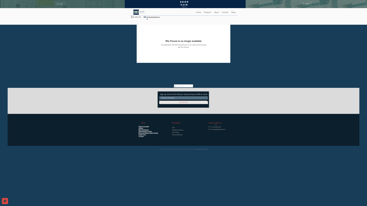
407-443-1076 (136, 17)
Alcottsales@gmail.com (218, 129)
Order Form (142, 134)
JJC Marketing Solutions (201, 149)
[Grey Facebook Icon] (216, 125)
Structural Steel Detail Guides (148, 133)
